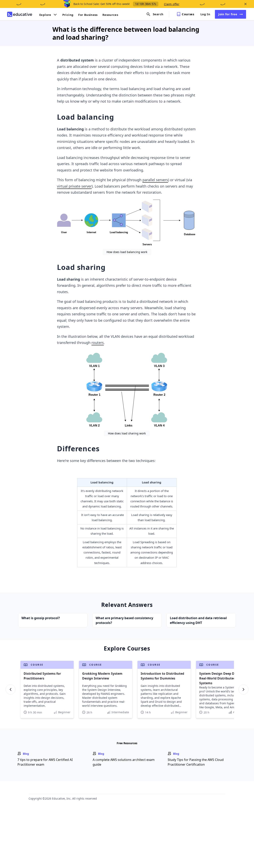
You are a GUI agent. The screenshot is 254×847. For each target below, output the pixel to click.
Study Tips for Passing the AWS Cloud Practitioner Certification (196, 762)
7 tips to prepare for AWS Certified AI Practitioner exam (45, 762)
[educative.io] (19, 14)
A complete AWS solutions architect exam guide (124, 762)
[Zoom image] (127, 223)
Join (227, 14)
